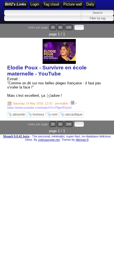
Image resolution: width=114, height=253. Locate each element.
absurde (19, 114)
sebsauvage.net (49, 139)
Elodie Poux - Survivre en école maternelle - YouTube (47, 71)
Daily (90, 4)
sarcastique (73, 114)
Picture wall (72, 4)
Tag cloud (51, 4)
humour (38, 114)
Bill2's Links (15, 4)
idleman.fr (82, 139)
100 (68, 27)
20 (53, 27)
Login (34, 4)
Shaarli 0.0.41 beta (16, 136)
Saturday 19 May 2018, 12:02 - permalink (40, 103)
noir (55, 114)
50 (60, 27)
